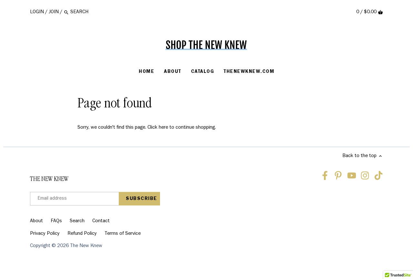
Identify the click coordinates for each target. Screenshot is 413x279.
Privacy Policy (45, 233)
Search (77, 221)
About (36, 221)
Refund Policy (82, 233)
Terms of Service (123, 233)
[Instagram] (364, 175)
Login (37, 12)
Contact (101, 221)
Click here (157, 127)
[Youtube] (351, 175)
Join (54, 12)
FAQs (56, 221)
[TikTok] (378, 175)
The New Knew (86, 246)
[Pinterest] (338, 175)
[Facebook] (324, 175)
